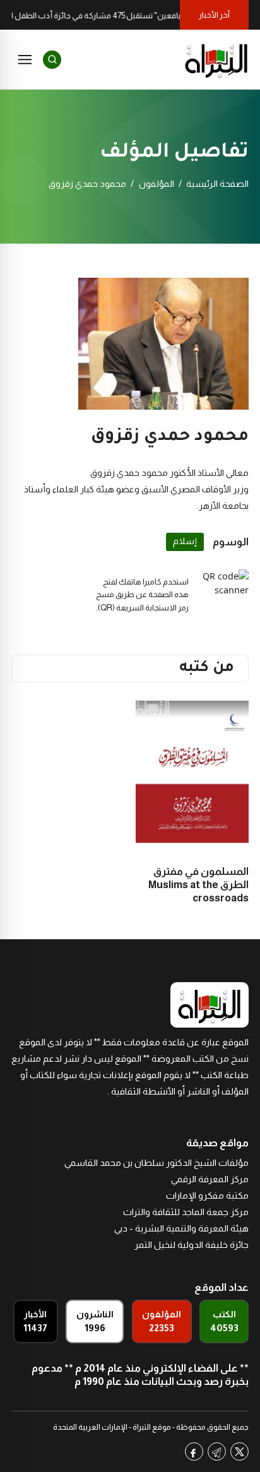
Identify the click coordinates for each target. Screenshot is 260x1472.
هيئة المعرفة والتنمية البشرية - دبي (181, 1228)
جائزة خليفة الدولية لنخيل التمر (191, 1245)
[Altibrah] (216, 59)
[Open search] (52, 59)
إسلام (185, 541)
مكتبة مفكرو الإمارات (207, 1195)
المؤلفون (156, 184)
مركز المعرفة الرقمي (210, 1179)
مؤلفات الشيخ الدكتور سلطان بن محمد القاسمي (156, 1163)
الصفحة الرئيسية (217, 184)
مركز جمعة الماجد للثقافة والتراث (186, 1212)
